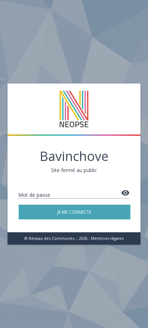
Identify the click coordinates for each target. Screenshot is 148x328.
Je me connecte (74, 212)
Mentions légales (107, 238)
